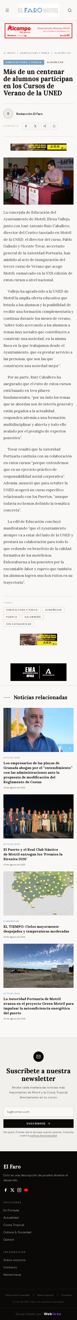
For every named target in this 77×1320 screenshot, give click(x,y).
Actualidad (11, 1218)
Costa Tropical (13, 1225)
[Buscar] (70, 10)
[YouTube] (26, 1190)
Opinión (8, 1239)
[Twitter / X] (35, 126)
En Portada (11, 1210)
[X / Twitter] (12, 1190)
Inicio (11, 53)
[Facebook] (25, 126)
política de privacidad (43, 1135)
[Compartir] (44, 126)
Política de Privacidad (17, 1295)
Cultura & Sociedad (17, 1232)
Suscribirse (36, 1123)
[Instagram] (19, 1190)
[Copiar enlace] (54, 126)
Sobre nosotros (14, 1260)
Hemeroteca (12, 1275)
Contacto (10, 1267)
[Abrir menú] (7, 10)
